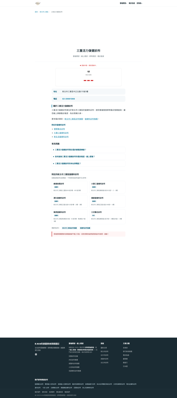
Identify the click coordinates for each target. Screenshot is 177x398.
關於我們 (37, 392)
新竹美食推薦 (127, 351)
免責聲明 (51, 392)
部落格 (139, 3)
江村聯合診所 (96, 212)
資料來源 (44, 392)
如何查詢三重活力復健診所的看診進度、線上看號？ (75, 157)
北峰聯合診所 (55, 387)
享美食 (125, 348)
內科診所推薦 (73, 360)
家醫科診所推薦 (74, 363)
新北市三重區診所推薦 (74, 119)
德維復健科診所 (97, 198)
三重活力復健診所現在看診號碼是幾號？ (70, 150)
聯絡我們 (67, 392)
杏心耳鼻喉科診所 (88, 387)
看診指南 (132, 3)
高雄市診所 (104, 359)
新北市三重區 (44, 12)
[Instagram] (36, 354)
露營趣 (125, 359)
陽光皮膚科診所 (131, 384)
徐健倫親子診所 (90, 384)
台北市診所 (104, 363)
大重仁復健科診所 (61, 133)
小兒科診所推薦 (74, 367)
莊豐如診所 (77, 387)
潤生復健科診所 (60, 198)
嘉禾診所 (38, 387)
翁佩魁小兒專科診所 (64, 384)
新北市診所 (104, 351)
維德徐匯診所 (59, 184)
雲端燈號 (123, 3)
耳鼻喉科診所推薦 (75, 371)
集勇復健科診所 (60, 212)
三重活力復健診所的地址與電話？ (68, 164)
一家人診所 (45, 387)
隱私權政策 (59, 392)
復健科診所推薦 (91, 119)
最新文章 (104, 348)
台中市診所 (104, 355)
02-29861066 (68, 99)
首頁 (36, 12)
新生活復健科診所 (61, 137)
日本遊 (125, 366)
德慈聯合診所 (59, 129)
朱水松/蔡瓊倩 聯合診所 (104, 384)
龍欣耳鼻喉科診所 (78, 384)
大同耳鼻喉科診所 (119, 384)
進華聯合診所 (39, 384)
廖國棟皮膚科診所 (66, 387)
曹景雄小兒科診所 (50, 384)
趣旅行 (125, 363)
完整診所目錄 (73, 356)
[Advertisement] (88, 30)
